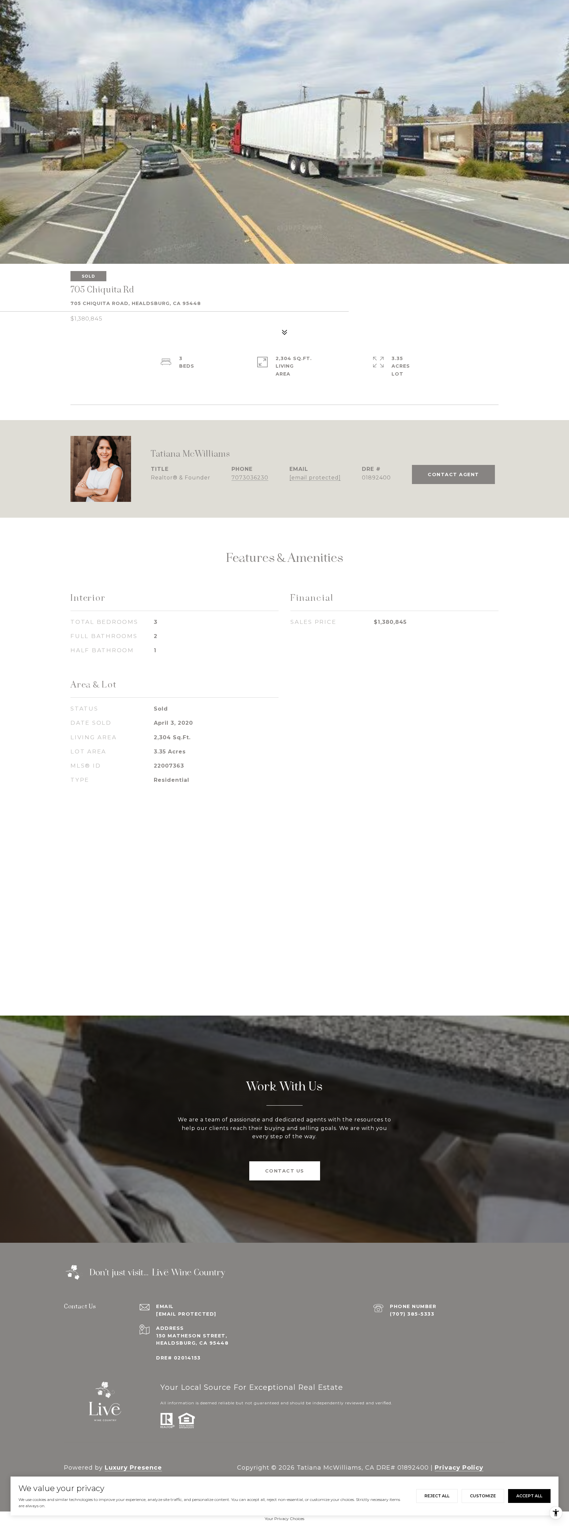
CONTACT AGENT (453, 474)
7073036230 (249, 477)
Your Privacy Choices (284, 1518)
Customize (483, 1495)
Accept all (529, 1495)
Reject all (436, 1495)
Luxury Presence (133, 1467)
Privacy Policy (459, 1467)
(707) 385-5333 (412, 1314)
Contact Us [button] (284, 1171)
